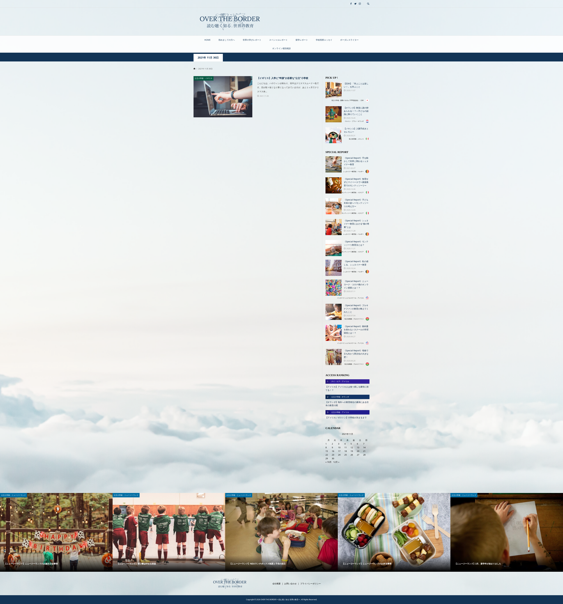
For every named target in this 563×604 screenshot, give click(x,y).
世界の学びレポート (252, 39)
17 (339, 451)
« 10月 (328, 462)
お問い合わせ (290, 583)
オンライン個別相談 (281, 48)
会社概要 (276, 583)
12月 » (336, 462)
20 (358, 451)
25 (345, 454)
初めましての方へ (226, 39)
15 (326, 451)
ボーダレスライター (349, 39)
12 (352, 447)
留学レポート (302, 39)
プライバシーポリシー (310, 583)
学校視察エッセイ (324, 39)
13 (358, 447)
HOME (207, 39)
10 (339, 447)
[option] (56, 532)
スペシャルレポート (278, 39)
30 (333, 458)
